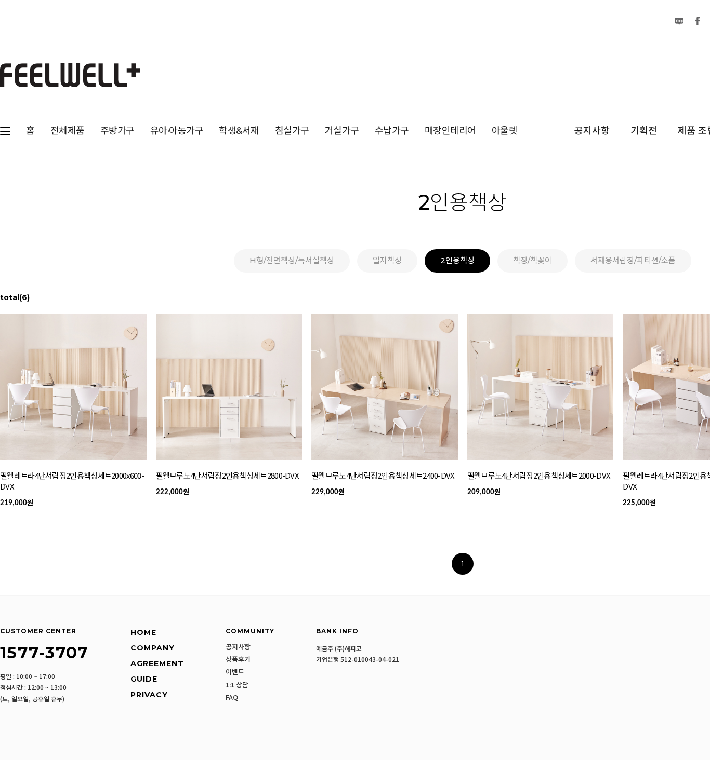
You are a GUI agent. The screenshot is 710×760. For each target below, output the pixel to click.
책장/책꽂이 (532, 260)
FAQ (232, 697)
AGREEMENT (157, 663)
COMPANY (152, 648)
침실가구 (292, 131)
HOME (143, 632)
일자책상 (387, 260)
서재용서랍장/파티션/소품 (633, 260)
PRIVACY (149, 694)
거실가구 (342, 131)
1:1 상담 (237, 685)
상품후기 (238, 659)
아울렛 (505, 131)
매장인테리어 (450, 131)
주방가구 (117, 131)
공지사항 (592, 131)
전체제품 (67, 131)
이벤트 (235, 672)
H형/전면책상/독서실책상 (291, 260)
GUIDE (143, 679)
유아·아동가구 (177, 131)
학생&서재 (239, 131)
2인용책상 (457, 260)
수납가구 (392, 131)
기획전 (643, 131)
